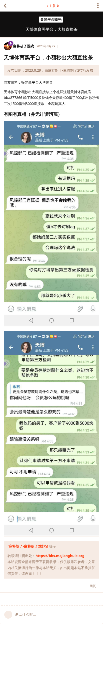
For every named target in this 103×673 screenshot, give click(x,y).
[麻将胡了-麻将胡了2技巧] (28, 546)
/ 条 (50, 5)
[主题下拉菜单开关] (98, 6)
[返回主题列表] (5, 6)
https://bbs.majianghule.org (60, 555)
